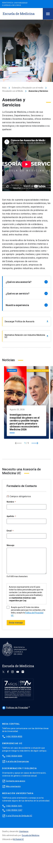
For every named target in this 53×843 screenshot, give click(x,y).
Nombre (11, 502)
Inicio (4, 88)
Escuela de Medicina (30, 835)
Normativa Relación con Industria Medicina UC (27, 336)
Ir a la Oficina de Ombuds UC (19, 815)
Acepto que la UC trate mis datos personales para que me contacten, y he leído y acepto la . (28, 611)
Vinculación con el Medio (12, 91)
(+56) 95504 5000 (14, 756)
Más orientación (13, 786)
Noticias (12, 370)
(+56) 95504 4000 (14, 736)
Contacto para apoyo (15, 781)
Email (10, 531)
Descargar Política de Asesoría (27, 321)
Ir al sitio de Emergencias (17, 761)
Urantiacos (23, 831)
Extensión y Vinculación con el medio (27, 88)
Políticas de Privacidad (15, 707)
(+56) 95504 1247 (14, 810)
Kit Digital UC (18, 839)
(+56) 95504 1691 (14, 806)
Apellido (11, 516)
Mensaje (10, 545)
